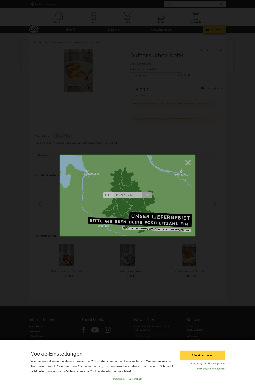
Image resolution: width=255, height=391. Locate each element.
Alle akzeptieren (202, 355)
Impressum (119, 378)
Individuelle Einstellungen (211, 368)
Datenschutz (135, 378)
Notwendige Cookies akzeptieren (207, 363)
